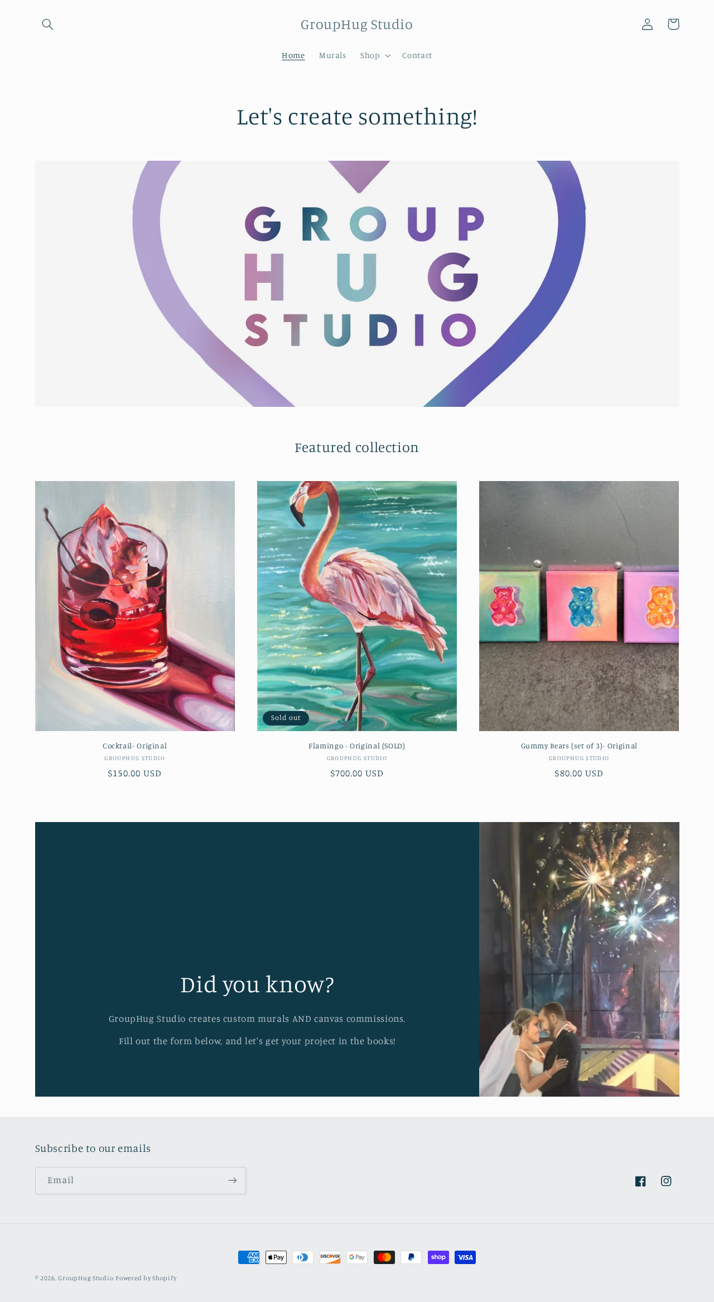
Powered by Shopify (145, 1278)
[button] (48, 24)
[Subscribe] (232, 1180)
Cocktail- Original (135, 745)
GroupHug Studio (85, 1278)
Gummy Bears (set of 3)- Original (579, 745)
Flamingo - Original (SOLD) (356, 745)
